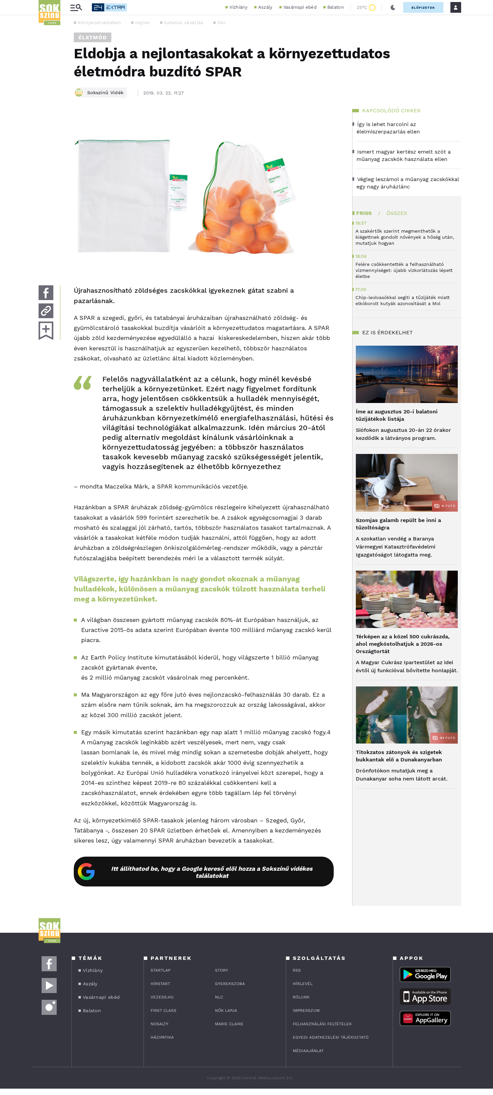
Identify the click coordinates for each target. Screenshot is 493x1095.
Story (221, 970)
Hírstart (160, 983)
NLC (219, 997)
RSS (297, 970)
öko (221, 22)
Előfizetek (423, 7)
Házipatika (162, 1037)
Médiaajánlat (308, 1050)
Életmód (92, 37)
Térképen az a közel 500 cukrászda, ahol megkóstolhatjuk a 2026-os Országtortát (403, 643)
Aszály (265, 7)
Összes (396, 213)
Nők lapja (226, 1010)
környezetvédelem (99, 22)
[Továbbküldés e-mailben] (46, 310)
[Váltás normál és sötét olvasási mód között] (393, 7)
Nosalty (159, 1024)
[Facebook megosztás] (46, 292)
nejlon (142, 22)
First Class (163, 1010)
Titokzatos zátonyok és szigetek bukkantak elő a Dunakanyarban (399, 756)
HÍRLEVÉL (303, 983)
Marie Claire (229, 1024)
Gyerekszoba (230, 983)
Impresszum (306, 1010)
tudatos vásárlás (184, 22)
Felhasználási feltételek (322, 1024)
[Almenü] (76, 7)
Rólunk (301, 997)
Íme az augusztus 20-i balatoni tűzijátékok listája (397, 415)
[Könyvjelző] (46, 331)
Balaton (335, 7)
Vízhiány (238, 7)
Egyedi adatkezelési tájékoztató (331, 1037)
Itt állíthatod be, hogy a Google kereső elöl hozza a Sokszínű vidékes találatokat (212, 872)
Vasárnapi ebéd (300, 7)
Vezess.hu (162, 997)
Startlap (160, 970)
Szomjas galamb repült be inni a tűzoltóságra (398, 524)
